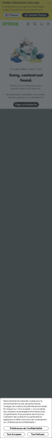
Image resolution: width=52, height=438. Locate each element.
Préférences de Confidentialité (26, 428)
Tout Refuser (37, 434)
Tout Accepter (14, 434)
